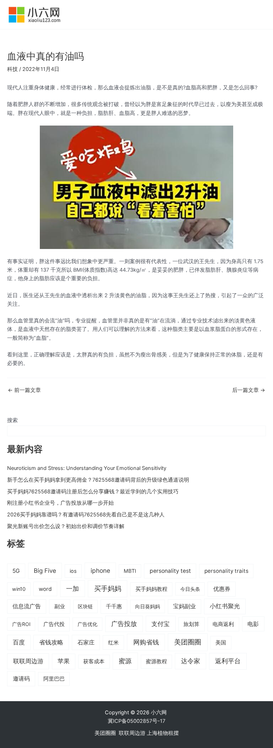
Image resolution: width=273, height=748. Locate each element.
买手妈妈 (107, 588)
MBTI (130, 571)
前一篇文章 (24, 390)
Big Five (45, 570)
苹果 (64, 661)
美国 (220, 642)
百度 (19, 642)
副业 (59, 606)
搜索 (12, 420)
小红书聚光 (225, 606)
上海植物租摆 (163, 733)
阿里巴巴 (54, 679)
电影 (253, 623)
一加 (72, 588)
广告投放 (124, 623)
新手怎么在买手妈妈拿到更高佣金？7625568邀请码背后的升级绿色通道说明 (98, 480)
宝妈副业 (184, 606)
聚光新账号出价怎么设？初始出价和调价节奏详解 (65, 526)
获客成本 (94, 661)
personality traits (226, 570)
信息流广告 (26, 606)
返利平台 (228, 661)
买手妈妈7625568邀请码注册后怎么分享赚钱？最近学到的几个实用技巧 (92, 491)
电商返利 (223, 624)
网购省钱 (146, 642)
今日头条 (190, 589)
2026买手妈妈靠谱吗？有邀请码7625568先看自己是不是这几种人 (86, 514)
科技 (12, 69)
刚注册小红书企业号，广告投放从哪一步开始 (60, 503)
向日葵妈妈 (147, 606)
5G (16, 570)
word (45, 589)
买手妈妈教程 (151, 589)
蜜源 (125, 661)
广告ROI (21, 624)
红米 (113, 642)
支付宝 (160, 623)
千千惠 (114, 606)
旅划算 (191, 624)
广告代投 (54, 624)
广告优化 (87, 624)
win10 (19, 589)
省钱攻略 (51, 642)
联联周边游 (28, 661)
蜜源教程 (156, 661)
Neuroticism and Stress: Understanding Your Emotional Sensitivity (86, 468)
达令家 (190, 661)
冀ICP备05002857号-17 (136, 721)
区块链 (85, 606)
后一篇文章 (248, 390)
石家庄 (86, 642)
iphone (100, 570)
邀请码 (21, 678)
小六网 (159, 712)
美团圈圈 (187, 642)
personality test (170, 570)
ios (73, 571)
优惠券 (221, 589)
